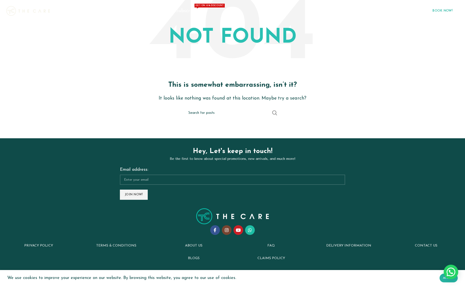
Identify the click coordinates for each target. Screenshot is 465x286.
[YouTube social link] (238, 230)
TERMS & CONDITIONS (116, 245)
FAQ (271, 245)
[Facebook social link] (215, 230)
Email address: (134, 170)
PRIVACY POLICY (38, 245)
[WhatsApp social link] (250, 230)
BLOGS (194, 258)
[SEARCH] (274, 112)
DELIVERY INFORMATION (348, 245)
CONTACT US (426, 245)
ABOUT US (193, 245)
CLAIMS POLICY (271, 258)
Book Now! (442, 10)
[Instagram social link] (227, 230)
